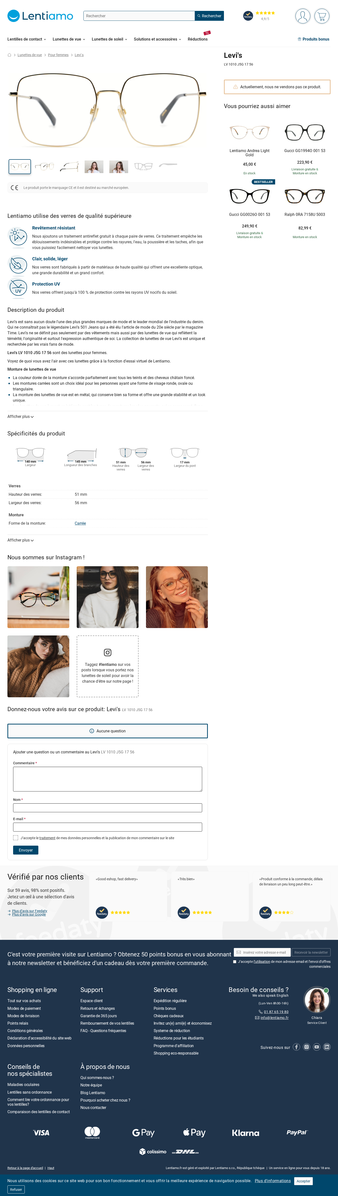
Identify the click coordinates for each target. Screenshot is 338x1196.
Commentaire (25, 763)
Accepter (303, 1181)
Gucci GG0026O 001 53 (249, 214)
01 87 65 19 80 (276, 1011)
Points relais (17, 1023)
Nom (18, 799)
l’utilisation (262, 961)
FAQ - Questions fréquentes (103, 1031)
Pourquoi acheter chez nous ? (105, 1100)
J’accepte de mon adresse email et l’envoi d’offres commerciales (284, 964)
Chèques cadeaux (169, 1015)
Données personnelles (26, 1045)
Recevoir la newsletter (311, 952)
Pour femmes (58, 54)
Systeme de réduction (172, 1031)
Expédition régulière (170, 1001)
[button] (20, 166)
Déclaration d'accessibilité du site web (39, 1038)
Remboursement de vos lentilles (107, 1023)
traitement (47, 837)
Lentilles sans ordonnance (29, 1092)
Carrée (80, 523)
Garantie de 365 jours (98, 1015)
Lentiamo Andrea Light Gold (249, 153)
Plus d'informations (273, 1180)
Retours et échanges (97, 1008)
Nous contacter (93, 1107)
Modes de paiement (24, 1008)
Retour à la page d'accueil (25, 1168)
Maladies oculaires (23, 1084)
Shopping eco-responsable (176, 1053)
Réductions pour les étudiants (179, 1038)
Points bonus (165, 1008)
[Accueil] (9, 54)
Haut (51, 1168)
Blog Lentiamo (92, 1092)
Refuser (16, 1189)
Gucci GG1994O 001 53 (304, 151)
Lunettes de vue (30, 54)
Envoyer (26, 850)
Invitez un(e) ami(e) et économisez (183, 1023)
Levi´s (79, 54)
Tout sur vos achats (24, 1001)
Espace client (91, 1001)
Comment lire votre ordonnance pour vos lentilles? (38, 1102)
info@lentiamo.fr (275, 1017)
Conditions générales (25, 1031)
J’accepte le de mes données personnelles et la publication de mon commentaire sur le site (97, 837)
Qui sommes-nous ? (97, 1077)
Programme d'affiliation (174, 1045)
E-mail (19, 818)
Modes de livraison (23, 1015)
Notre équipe (91, 1085)
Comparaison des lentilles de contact (38, 1111)
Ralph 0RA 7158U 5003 (305, 214)
